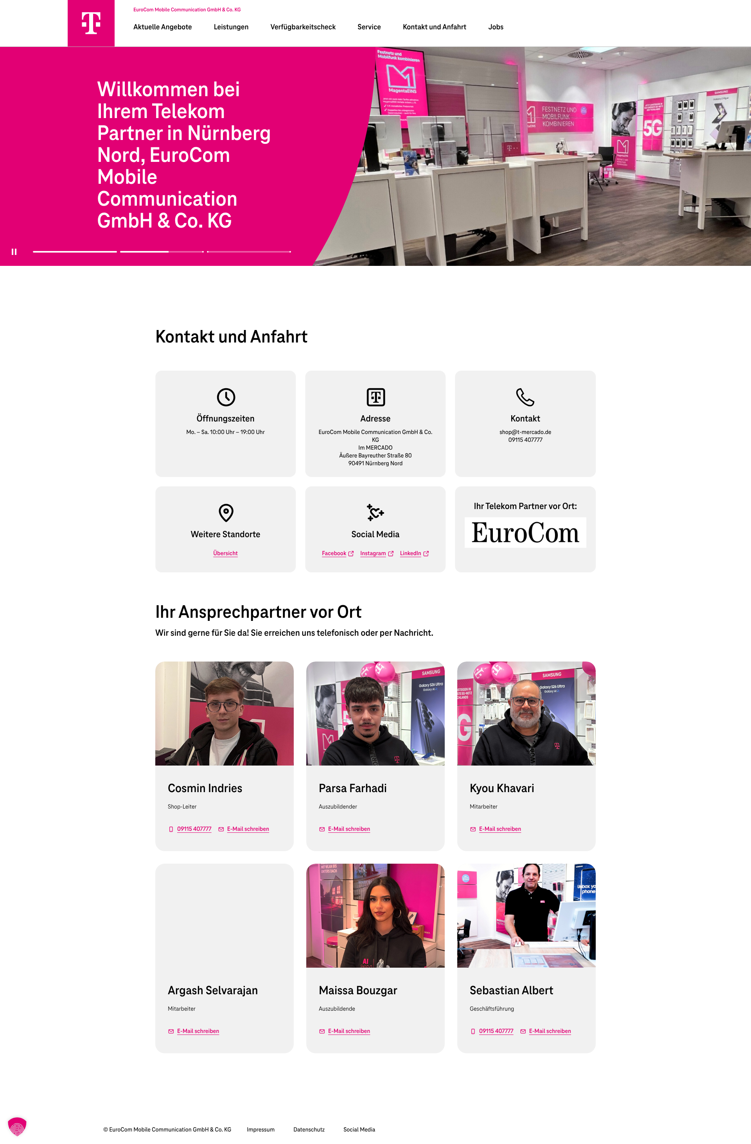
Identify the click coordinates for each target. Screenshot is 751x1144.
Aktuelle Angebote (162, 27)
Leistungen (231, 27)
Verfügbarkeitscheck (303, 27)
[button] (17, 1127)
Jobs (495, 27)
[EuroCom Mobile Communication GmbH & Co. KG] (91, 23)
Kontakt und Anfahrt (434, 27)
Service (369, 27)
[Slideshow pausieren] (11, 256)
